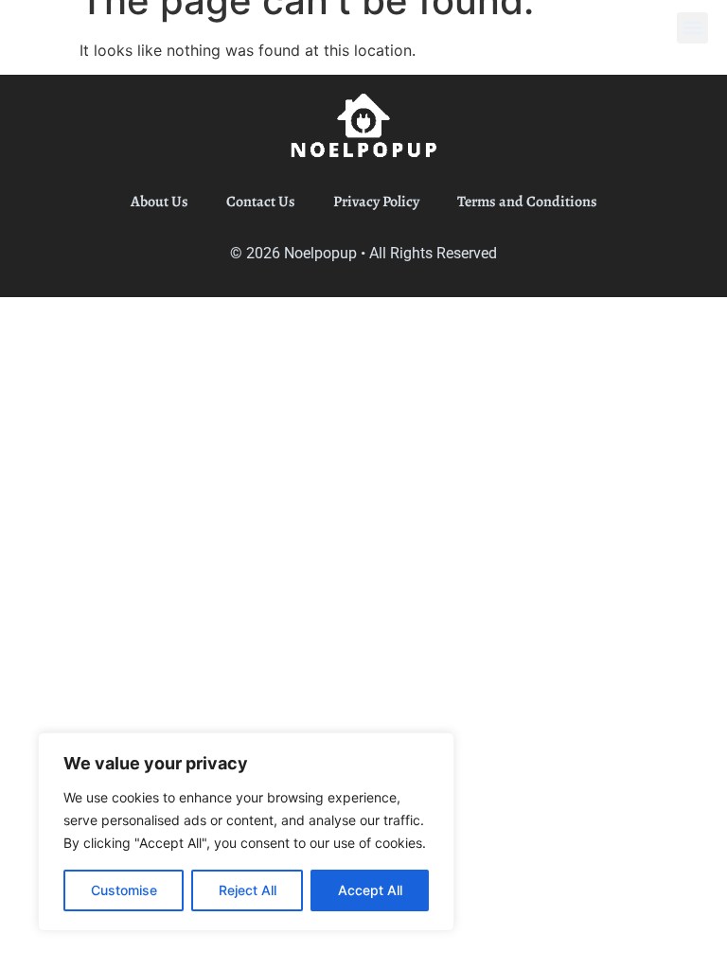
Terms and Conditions (527, 201)
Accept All (370, 890)
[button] (692, 28)
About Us (159, 201)
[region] (246, 831)
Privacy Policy (376, 201)
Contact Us (260, 201)
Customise (124, 890)
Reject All (247, 890)
